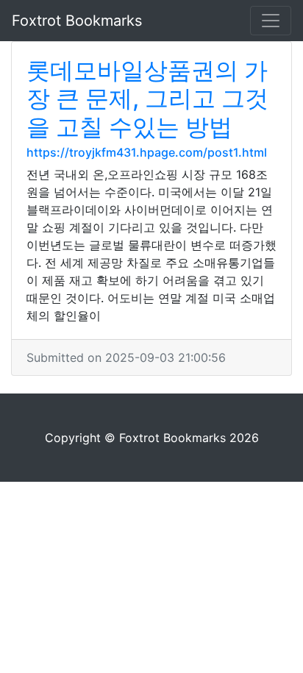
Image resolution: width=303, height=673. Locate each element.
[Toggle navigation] (270, 20)
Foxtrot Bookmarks (77, 20)
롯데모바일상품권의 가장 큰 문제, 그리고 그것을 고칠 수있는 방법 (147, 98)
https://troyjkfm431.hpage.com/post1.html (146, 152)
